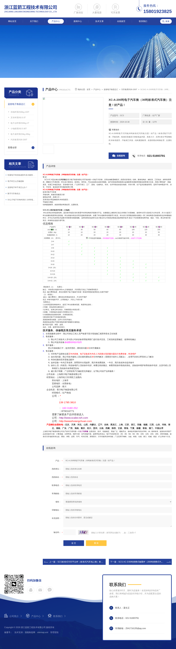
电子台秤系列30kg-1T (20, 123)
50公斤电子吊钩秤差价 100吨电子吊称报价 (22, 200)
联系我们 (143, 21)
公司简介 (14, 616)
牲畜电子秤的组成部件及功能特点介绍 (22, 175)
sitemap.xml (42, 632)
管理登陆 (54, 632)
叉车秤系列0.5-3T (18, 117)
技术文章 (99, 21)
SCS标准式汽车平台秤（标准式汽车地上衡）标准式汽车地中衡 (86, 562)
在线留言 (121, 21)
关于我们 (34, 21)
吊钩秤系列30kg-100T (20, 112)
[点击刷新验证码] (83, 532)
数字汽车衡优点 (14, 193)
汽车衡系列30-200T (19, 140)
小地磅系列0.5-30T (19, 128)
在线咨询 (121, 156)
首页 (88, 89)
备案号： (8, 632)
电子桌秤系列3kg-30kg (20, 134)
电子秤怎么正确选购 (16, 181)
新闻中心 (78, 21)
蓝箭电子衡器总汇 (16, 104)
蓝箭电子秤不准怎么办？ (17, 187)
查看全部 (12, 147)
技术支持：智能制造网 (25, 632)
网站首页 (12, 21)
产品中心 (56, 21)
